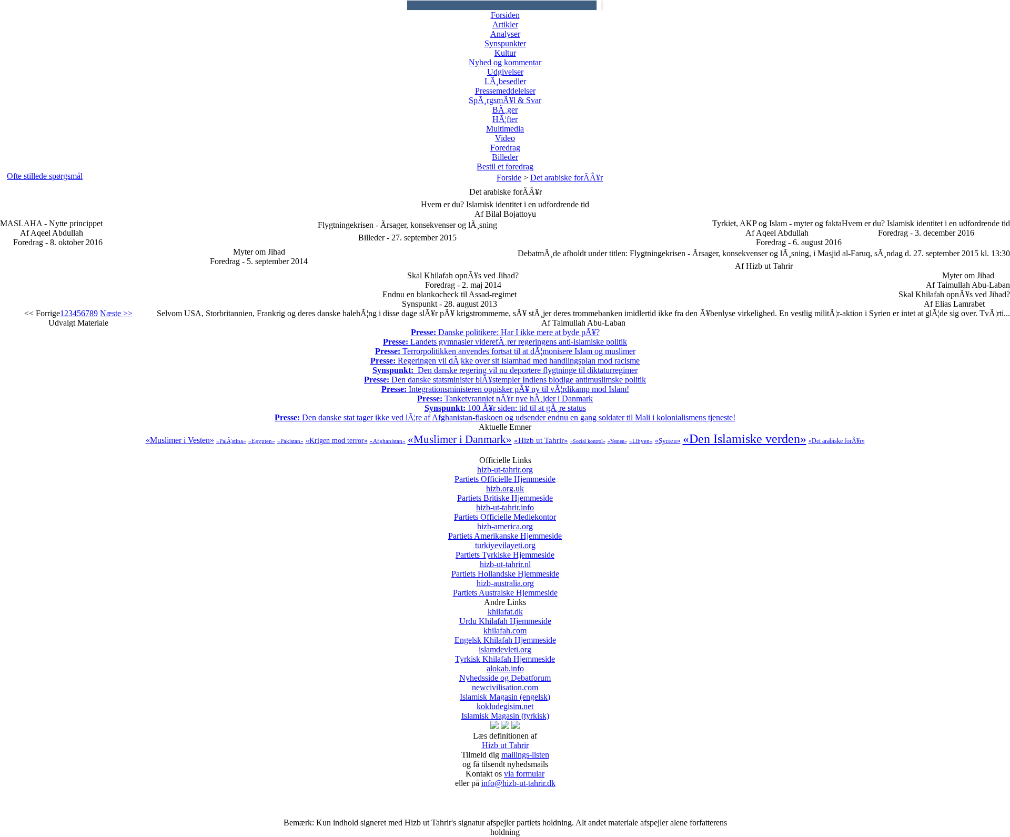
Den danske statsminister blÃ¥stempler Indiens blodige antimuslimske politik (505, 379)
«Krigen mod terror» (337, 441)
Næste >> (116, 313)
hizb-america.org (505, 531)
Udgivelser (505, 71)
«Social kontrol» (587, 441)
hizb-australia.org (505, 588)
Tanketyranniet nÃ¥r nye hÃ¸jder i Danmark (505, 398)
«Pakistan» (290, 441)
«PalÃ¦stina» (231, 441)
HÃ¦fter (505, 119)
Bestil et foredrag (505, 166)
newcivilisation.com (505, 692)
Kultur (505, 52)
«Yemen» (617, 441)
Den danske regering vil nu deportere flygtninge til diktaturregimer (505, 370)
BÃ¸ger (505, 109)
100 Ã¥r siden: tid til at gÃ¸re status (505, 408)
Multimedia (505, 128)
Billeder (505, 157)
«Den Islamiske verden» (744, 439)
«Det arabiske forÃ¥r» (837, 441)
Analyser (505, 33)
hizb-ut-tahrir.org (505, 474)
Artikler (505, 24)
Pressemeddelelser (505, 90)
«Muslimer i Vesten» (180, 440)
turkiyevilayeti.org (505, 550)
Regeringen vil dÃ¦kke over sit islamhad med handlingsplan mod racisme (505, 360)
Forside (509, 177)
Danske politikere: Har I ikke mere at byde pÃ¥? (505, 332)
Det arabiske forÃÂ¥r (566, 177)
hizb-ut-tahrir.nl (505, 569)
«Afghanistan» (388, 441)
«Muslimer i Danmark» (460, 439)
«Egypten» (261, 441)
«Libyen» (641, 441)
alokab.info (505, 673)
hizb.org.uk (505, 493)
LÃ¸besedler (505, 81)
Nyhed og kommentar (505, 62)
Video (505, 138)
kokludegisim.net (505, 711)
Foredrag (505, 147)
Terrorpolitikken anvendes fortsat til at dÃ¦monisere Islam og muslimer (505, 351)
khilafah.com (505, 635)
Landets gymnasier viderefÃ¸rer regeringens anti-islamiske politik (505, 341)
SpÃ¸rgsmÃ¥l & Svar (505, 100)
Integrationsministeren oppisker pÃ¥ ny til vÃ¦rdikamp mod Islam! (505, 389)
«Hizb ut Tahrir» (541, 440)
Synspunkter (505, 43)
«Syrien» (668, 441)
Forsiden (505, 15)
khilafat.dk (505, 616)
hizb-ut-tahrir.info (505, 512)
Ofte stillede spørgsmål (45, 176)
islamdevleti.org (505, 654)
